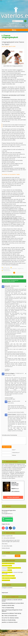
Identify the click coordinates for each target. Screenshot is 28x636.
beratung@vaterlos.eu (7, 513)
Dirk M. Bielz (11, 605)
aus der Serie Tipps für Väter (9, 46)
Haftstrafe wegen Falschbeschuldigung (13, 276)
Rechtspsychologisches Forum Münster (12, 610)
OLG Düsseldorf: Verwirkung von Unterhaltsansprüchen (10, 281)
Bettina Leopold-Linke (7, 535)
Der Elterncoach (6, 267)
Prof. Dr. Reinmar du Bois (12, 617)
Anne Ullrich (20, 603)
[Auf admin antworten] (25, 401)
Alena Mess (4, 543)
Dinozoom (14, 633)
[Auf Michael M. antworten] (25, 286)
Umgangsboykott (6, 270)
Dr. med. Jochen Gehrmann (8, 538)
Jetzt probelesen (15, 491)
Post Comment (6, 446)
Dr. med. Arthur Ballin (7, 546)
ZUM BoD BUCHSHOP (13, 497)
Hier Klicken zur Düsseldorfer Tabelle (11, 174)
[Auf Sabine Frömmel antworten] (25, 414)
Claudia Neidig (10, 607)
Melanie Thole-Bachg (15, 613)
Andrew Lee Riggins (10, 373)
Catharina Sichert (12, 622)
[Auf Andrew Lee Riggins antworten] (25, 373)
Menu (14, 30)
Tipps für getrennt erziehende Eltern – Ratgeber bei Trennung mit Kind (12, 269)
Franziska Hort (13, 615)
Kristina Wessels (6, 548)
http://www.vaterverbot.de (10, 391)
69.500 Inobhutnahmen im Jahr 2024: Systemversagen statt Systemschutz (11, 541)
